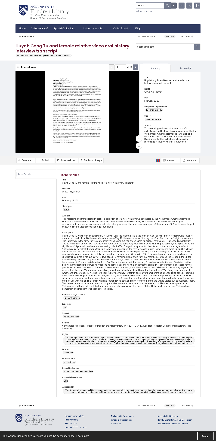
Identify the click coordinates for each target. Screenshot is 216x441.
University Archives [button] (94, 28)
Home (22, 28)
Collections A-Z (39, 28)
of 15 (129, 67)
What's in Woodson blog (121, 420)
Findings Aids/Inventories (122, 416)
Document (68, 353)
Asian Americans (153, 119)
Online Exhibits (121, 28)
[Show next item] (135, 67)
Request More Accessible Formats (172, 424)
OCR (66, 381)
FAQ (137, 28)
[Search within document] (197, 47)
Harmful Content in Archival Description (174, 420)
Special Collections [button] (64, 28)
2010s (66, 210)
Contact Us (116, 424)
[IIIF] (157, 160)
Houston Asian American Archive (78, 371)
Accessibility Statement (167, 416)
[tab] (155, 68)
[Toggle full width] (139, 138)
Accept (205, 436)
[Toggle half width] (139, 146)
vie (65, 307)
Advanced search (144, 11)
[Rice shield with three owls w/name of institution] (44, 12)
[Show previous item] (111, 67)
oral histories (69, 362)
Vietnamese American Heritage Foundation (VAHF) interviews (44, 56)
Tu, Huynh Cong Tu (154, 110)
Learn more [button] (82, 436)
